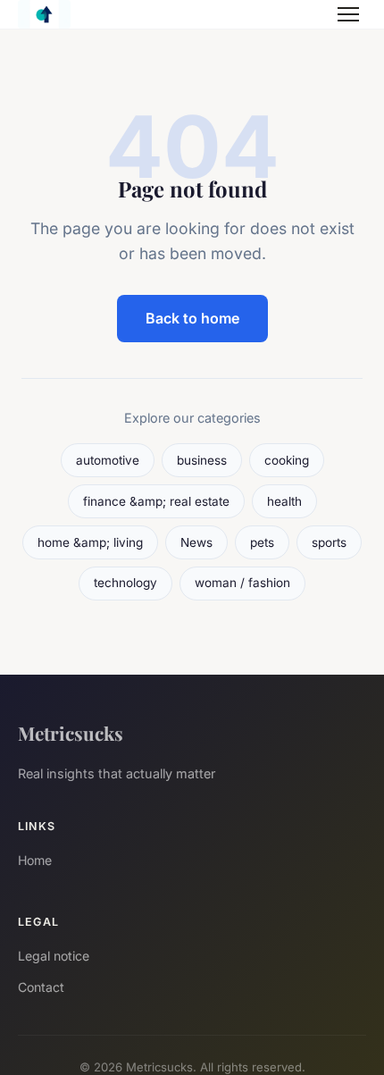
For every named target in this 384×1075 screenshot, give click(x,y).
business (202, 460)
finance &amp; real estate (156, 501)
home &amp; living (90, 542)
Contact (41, 987)
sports (329, 542)
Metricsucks (70, 732)
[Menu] (348, 14)
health (284, 501)
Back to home (192, 318)
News (196, 542)
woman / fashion (242, 582)
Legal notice (53, 955)
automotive (107, 460)
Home (35, 860)
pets (262, 542)
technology (125, 582)
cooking (286, 460)
